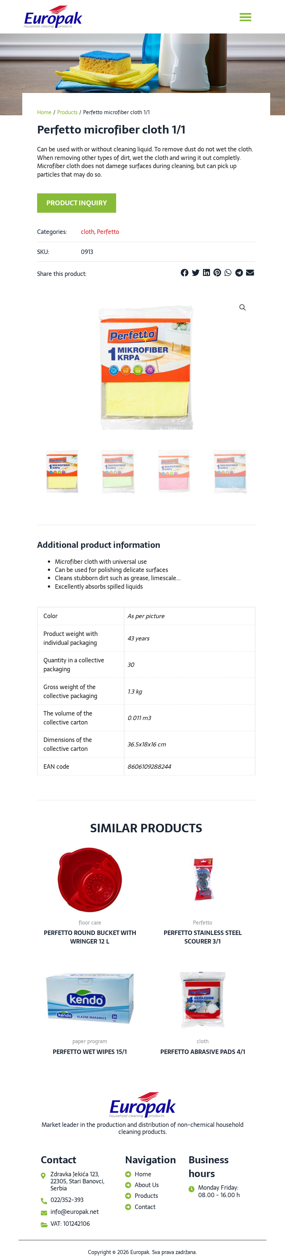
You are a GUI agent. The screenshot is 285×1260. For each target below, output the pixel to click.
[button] (245, 17)
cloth (87, 232)
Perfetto (108, 232)
